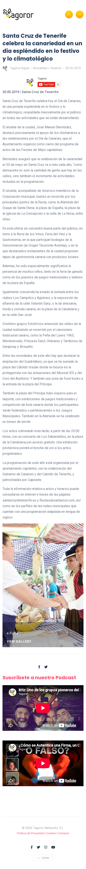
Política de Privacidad (30, 833)
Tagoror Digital (19, 68)
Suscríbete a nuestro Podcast (39, 677)
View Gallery (19, 641)
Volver (45, 857)
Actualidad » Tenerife (47, 68)
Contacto (63, 833)
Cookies (51, 833)
